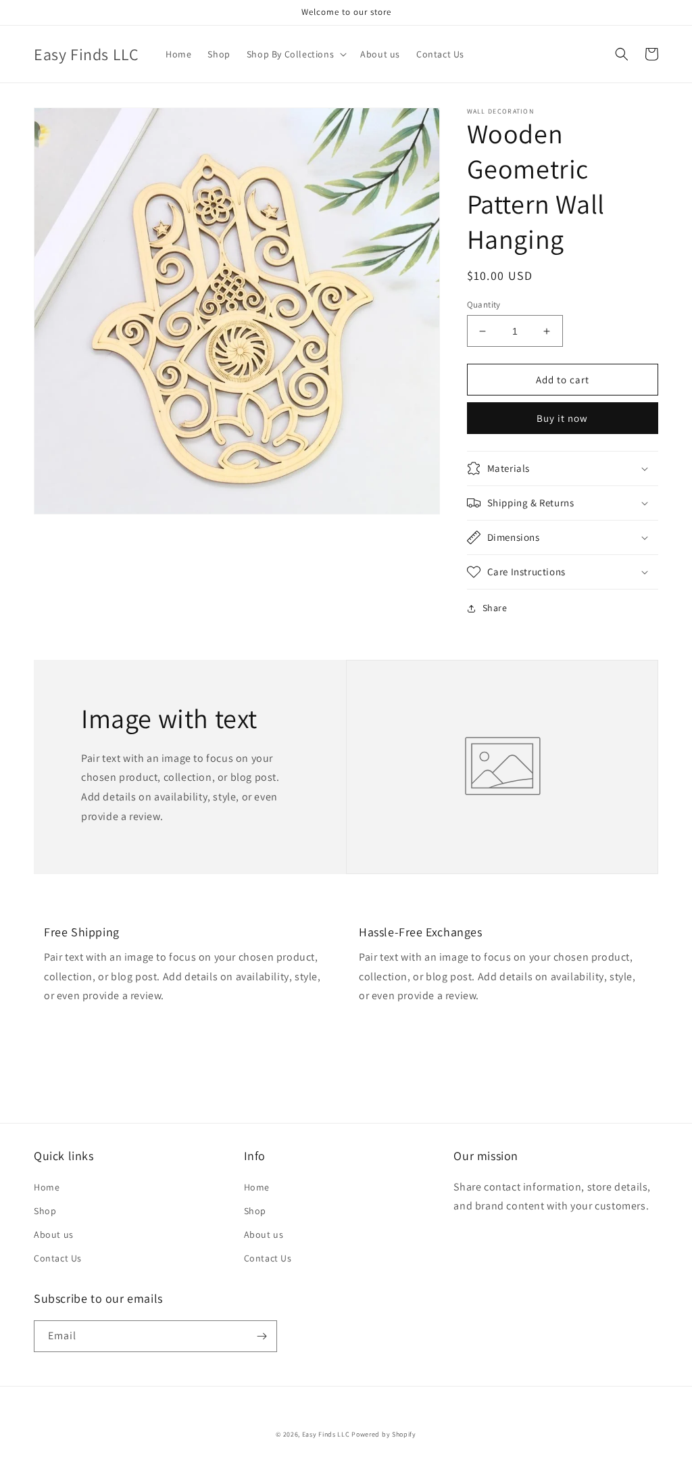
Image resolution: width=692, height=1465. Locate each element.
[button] (295, 54)
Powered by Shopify (383, 1434)
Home (46, 1187)
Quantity (484, 304)
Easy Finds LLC (326, 1434)
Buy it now (562, 418)
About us (54, 1234)
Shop (45, 1211)
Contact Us (58, 1258)
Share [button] (495, 608)
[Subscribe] (261, 1336)
